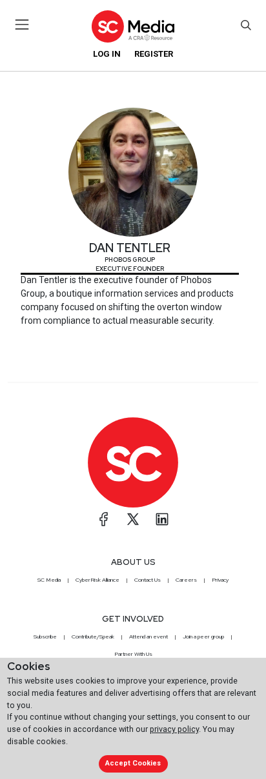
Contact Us (147, 580)
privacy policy (174, 729)
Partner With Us (133, 654)
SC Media (49, 580)
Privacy (220, 580)
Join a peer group (203, 636)
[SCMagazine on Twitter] (133, 519)
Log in (107, 54)
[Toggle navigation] (22, 24)
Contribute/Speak (93, 636)
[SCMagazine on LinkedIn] (162, 519)
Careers (186, 580)
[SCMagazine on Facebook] (104, 519)
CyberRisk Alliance (97, 580)
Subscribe (45, 636)
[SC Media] (133, 26)
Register (153, 54)
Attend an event (148, 636)
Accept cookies (133, 763)
